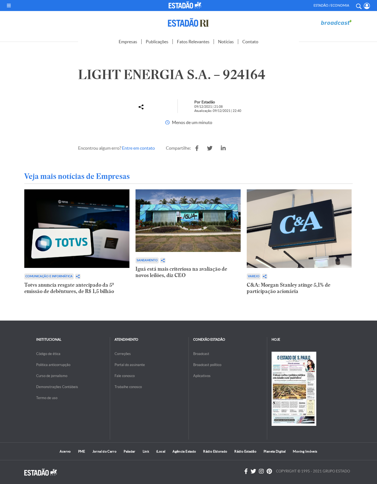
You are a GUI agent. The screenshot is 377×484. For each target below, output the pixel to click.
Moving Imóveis (305, 451)
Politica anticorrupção (53, 365)
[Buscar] (358, 5)
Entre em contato (138, 148)
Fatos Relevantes (193, 41)
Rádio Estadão (245, 451)
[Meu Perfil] (367, 6)
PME (81, 451)
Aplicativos (202, 376)
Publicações (157, 41)
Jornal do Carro (104, 451)
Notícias (226, 41)
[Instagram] (261, 471)
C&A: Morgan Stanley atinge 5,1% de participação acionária (288, 288)
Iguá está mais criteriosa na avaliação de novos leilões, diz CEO (181, 272)
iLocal (160, 451)
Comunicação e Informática (49, 276)
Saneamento (147, 260)
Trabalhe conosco (128, 387)
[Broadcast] (336, 22)
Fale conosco (125, 376)
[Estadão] (186, 5)
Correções (123, 354)
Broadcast (201, 354)
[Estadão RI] (188, 22)
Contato (250, 41)
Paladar (130, 451)
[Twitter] (253, 471)
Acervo (65, 451)
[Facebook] (246, 471)
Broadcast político (207, 365)
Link (146, 451)
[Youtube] (269, 471)
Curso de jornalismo (51, 376)
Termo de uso (46, 398)
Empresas (128, 41)
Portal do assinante (130, 365)
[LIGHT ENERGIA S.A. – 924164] (197, 148)
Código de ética (48, 354)
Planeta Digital (275, 451)
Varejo (253, 276)
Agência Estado (184, 451)
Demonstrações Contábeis (57, 387)
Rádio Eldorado (215, 451)
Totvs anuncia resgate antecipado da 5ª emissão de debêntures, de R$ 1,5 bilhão (69, 288)
